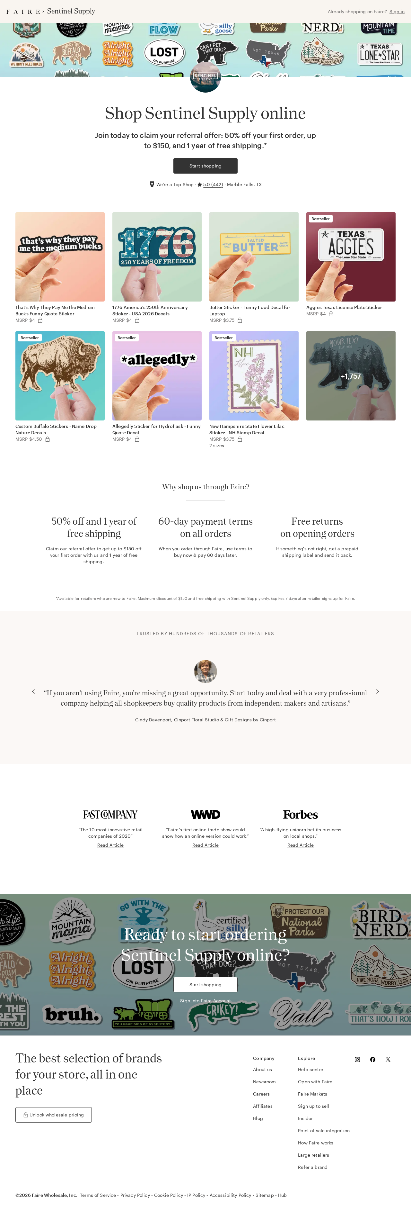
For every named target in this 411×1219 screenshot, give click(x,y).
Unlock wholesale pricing (57, 1114)
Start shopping (205, 165)
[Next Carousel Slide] (377, 691)
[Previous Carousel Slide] (33, 691)
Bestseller (320, 218)
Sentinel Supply (245, 598)
